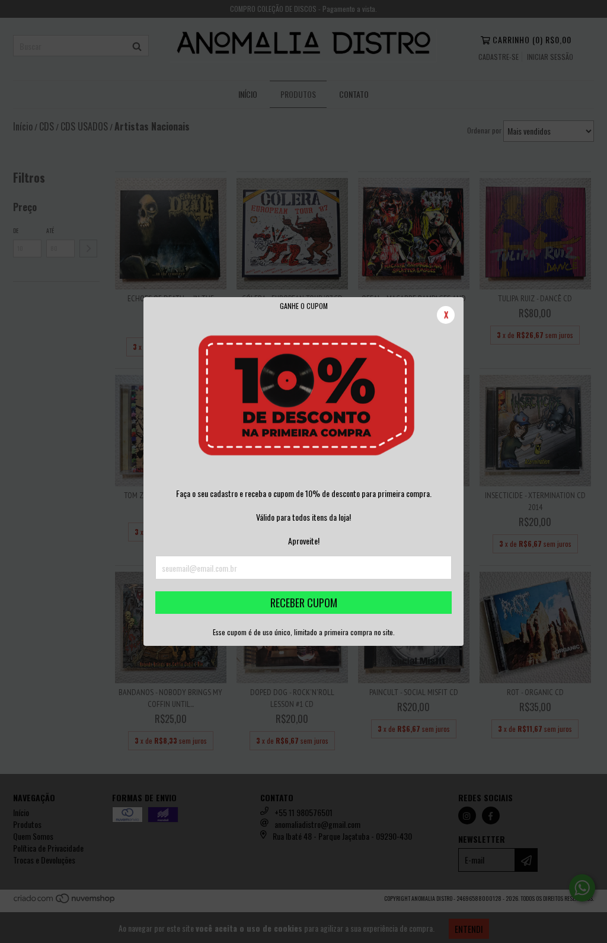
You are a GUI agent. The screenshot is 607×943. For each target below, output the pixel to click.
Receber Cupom (303, 602)
